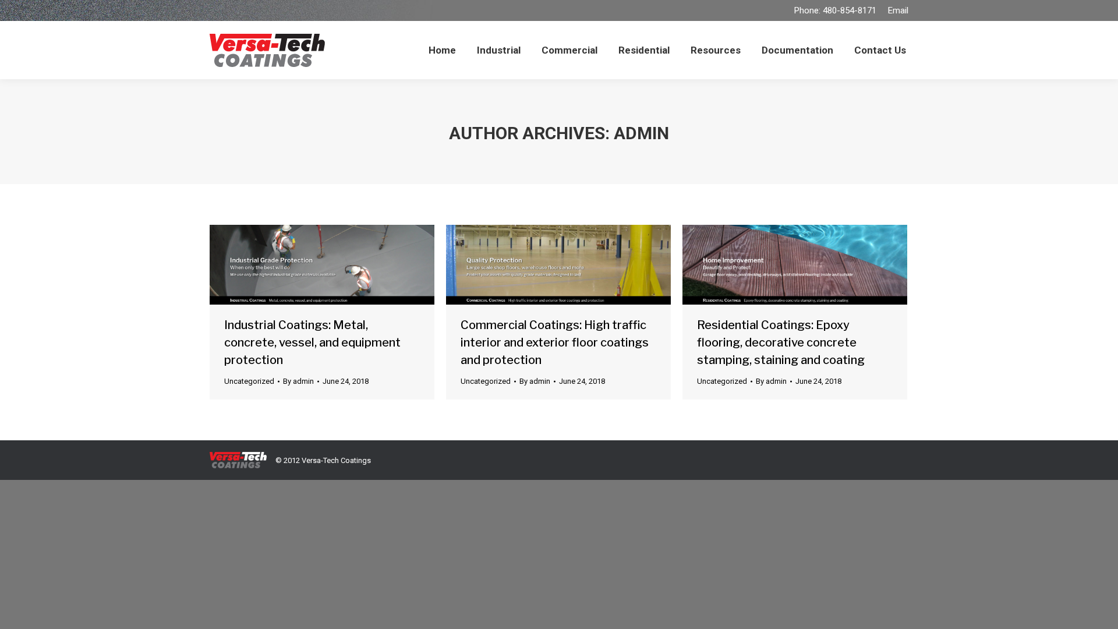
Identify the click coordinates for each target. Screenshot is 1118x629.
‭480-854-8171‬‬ (849, 10)
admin (641, 133)
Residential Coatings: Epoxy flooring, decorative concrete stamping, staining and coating (781, 342)
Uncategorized (249, 381)
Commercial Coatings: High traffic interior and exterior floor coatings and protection (555, 342)
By (298, 381)
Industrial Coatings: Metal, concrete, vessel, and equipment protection (312, 342)
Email (898, 10)
